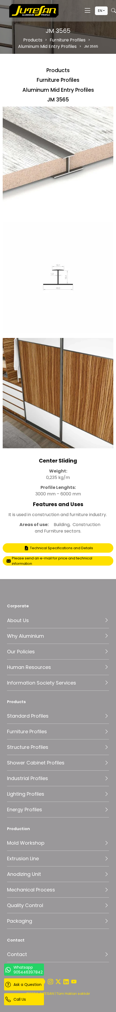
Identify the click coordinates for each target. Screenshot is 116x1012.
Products (32, 40)
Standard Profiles (28, 716)
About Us (18, 620)
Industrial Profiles (27, 778)
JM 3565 (58, 99)
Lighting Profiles (25, 794)
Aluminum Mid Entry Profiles (47, 46)
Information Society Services (41, 682)
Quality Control (25, 905)
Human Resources (29, 667)
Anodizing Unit (24, 874)
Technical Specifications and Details (61, 548)
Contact (17, 954)
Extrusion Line (23, 858)
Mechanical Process (31, 889)
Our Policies (21, 651)
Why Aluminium (25, 636)
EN (100, 10)
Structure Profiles (27, 747)
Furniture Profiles (68, 40)
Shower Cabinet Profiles (35, 762)
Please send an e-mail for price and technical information (52, 561)
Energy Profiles (24, 809)
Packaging (19, 921)
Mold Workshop (26, 843)
